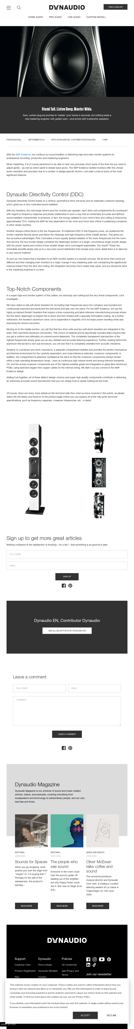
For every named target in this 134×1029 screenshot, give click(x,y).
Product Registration (25, 971)
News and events (95, 853)
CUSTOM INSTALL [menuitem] (96, 17)
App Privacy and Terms (70, 973)
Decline (111, 1015)
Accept (85, 1015)
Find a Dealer (45, 965)
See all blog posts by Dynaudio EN (67, 631)
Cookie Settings (8, 1024)
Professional (14, 140)
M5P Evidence (23, 155)
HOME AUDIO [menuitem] (35, 17)
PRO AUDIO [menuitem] (55, 17)
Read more (26, 906)
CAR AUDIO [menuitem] (74, 17)
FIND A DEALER (116, 7)
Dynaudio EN (63, 140)
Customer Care (23, 965)
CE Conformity (69, 965)
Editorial (20, 853)
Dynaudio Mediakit (47, 971)
